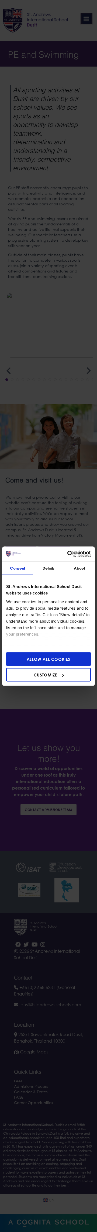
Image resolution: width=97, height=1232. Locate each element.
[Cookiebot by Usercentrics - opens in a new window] (68, 553)
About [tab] (79, 568)
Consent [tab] (17, 568)
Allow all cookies (48, 659)
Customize (45, 674)
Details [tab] (49, 568)
